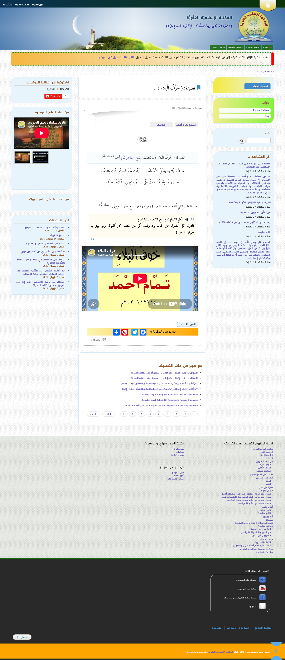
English (22, 637)
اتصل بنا (252, 606)
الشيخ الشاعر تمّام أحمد (128, 157)
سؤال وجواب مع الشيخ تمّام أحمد (254, 503)
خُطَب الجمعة (266, 539)
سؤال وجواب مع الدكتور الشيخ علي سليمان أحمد (246, 494)
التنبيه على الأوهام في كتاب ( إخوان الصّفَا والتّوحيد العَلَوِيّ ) (41, 261)
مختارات (269, 520)
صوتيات (161, 124)
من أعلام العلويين (264, 461)
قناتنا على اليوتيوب (247, 589)
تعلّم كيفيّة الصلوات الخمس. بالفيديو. (44, 227)
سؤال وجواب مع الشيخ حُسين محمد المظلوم (249, 500)
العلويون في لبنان (261, 536)
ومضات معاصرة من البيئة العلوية (256, 549)
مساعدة (217, 628)
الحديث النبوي (266, 452)
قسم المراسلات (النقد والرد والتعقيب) (254, 523)
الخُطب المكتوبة (263, 542)
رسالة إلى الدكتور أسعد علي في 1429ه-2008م (245, 222)
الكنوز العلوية (57, 235)
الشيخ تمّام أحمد (186, 124)
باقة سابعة (264, 232)
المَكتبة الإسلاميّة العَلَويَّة (209, 17)
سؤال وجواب (266, 491)
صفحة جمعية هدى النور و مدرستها (240, 597)
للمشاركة (8, 5)
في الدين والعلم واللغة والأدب (256, 532)
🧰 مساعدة (267, 47)
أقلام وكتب (267, 507)
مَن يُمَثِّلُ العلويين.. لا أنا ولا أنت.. (252, 212)
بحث (267, 116)
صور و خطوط (177, 455)
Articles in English (264, 552)
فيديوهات (179, 449)
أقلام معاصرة (264, 513)
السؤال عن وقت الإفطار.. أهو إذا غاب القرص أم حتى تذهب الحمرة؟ (164, 373)
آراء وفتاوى (267, 517)
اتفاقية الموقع (22, 5)
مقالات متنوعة (263, 471)
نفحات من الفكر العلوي (261, 475)
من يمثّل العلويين (218, 47)
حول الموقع (38, 5)
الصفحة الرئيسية (253, 47)
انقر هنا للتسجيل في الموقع (116, 57)
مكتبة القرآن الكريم (263, 449)
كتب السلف (265, 510)
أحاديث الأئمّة (266, 455)
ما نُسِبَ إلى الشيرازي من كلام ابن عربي (43, 251)
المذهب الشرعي (264, 478)
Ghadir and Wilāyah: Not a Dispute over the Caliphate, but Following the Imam (161, 405)
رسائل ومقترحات (175, 479)
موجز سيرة (265, 465)
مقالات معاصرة (265, 526)
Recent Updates (261, 110)
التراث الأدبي (264, 468)
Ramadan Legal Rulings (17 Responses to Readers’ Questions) (169, 394)
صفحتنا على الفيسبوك (246, 580)
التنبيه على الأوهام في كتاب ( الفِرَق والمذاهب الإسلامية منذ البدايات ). (243, 165)
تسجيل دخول (260, 86)
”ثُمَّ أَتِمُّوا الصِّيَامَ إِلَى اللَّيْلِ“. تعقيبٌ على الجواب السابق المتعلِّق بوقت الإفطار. (159, 384)
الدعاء (270, 458)
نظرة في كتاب (266, 488)
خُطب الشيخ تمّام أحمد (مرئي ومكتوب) (252, 546)
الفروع (267, 484)
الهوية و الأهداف (235, 47)
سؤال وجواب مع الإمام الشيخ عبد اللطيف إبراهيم (246, 497)
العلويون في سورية (261, 529)
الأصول (267, 481)
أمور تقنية (179, 476)
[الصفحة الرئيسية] (254, 25)
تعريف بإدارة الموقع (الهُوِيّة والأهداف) (249, 202)
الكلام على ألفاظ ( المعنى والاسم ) (45, 243)
